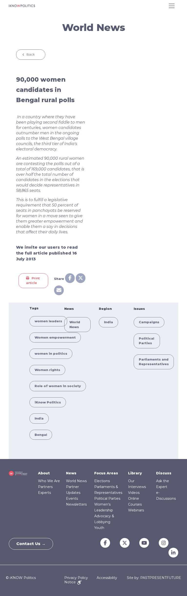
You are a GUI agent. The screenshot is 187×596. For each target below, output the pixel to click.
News (71, 473)
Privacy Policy (76, 578)
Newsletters (76, 504)
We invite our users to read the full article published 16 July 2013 (47, 253)
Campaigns (149, 322)
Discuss (163, 473)
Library (135, 473)
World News (76, 481)
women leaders (48, 321)
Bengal (41, 435)
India (39, 418)
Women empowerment (55, 337)
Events (72, 498)
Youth (99, 528)
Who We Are (49, 481)
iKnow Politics (48, 402)
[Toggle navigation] (171, 5)
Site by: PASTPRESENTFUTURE (154, 578)
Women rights (47, 370)
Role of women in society (58, 386)
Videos (134, 492)
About (44, 473)
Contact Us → (31, 543)
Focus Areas (106, 473)
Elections (102, 481)
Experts (44, 492)
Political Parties (107, 498)
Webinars (136, 510)
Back (31, 54)
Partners (45, 487)
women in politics (51, 353)
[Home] (22, 6)
